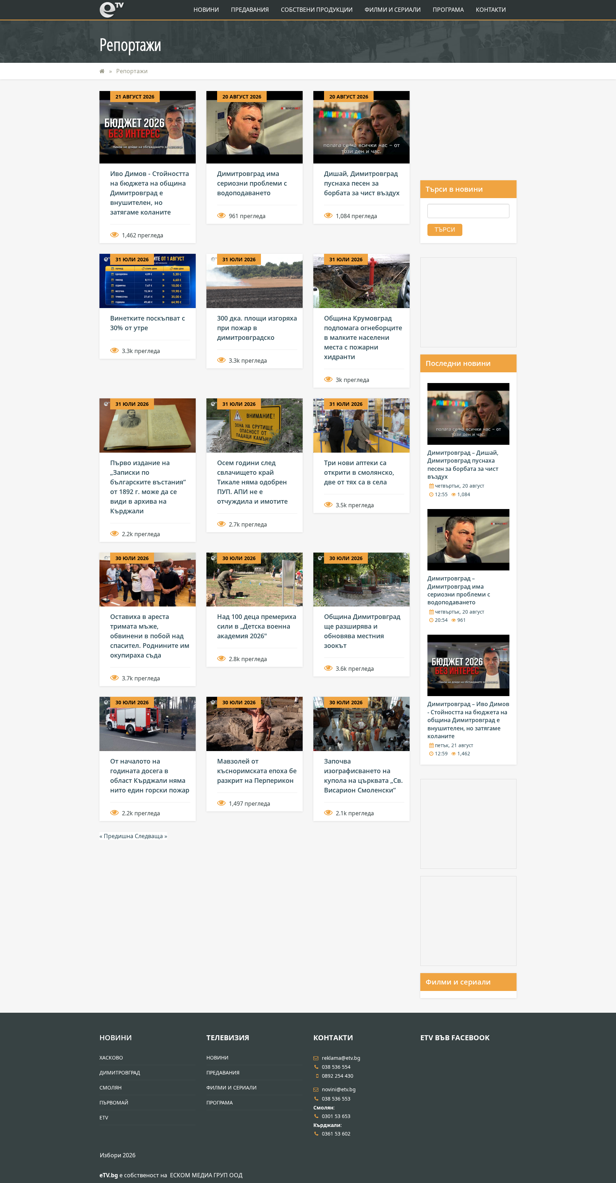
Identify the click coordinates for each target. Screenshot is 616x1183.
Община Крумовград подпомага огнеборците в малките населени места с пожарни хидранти (363, 337)
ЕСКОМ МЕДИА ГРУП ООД (206, 1175)
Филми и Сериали (393, 10)
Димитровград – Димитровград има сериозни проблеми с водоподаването (458, 590)
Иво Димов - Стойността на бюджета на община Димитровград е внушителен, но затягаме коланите (149, 192)
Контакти (491, 10)
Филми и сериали (458, 982)
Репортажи (132, 71)
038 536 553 (336, 1098)
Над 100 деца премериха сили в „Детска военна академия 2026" (256, 626)
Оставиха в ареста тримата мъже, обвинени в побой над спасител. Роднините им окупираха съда (149, 635)
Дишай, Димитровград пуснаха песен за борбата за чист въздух (362, 183)
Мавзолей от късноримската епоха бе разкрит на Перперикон (257, 771)
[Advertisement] (468, 135)
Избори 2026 (117, 1155)
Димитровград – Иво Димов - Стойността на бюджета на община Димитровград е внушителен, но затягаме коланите (468, 720)
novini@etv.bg (339, 1089)
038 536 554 (336, 1066)
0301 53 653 (336, 1116)
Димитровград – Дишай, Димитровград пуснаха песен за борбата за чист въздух (462, 464)
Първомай (113, 1102)
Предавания (250, 10)
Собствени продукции (317, 10)
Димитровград (119, 1072)
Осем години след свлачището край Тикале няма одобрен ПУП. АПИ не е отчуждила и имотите (252, 481)
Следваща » (151, 836)
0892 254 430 (337, 1075)
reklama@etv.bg (341, 1057)
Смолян (110, 1087)
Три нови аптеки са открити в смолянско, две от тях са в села (359, 472)
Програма (448, 10)
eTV (103, 1117)
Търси (445, 230)
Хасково (111, 1057)
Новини (206, 10)
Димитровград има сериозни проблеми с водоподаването (252, 183)
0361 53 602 (336, 1133)
